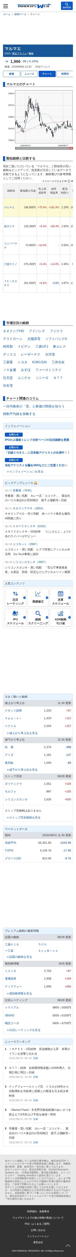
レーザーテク (30, 354)
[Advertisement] (38, 29)
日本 (35, 1058)
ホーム (7, 14)
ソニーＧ (41, 378)
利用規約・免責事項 (38, 1211)
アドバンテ (37, 331)
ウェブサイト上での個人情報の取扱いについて (38, 1217)
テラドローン (12, 338)
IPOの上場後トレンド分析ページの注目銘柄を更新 (37, 439)
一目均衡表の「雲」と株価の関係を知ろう (34, 406)
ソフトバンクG (56, 338)
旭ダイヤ (9, 226)
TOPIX (9, 850)
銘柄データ (20, 14)
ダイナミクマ (13, 783)
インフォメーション (38, 1236)
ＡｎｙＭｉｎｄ (48, 950)
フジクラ (56, 331)
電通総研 (10, 978)
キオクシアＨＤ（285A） (29, 508)
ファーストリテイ (48, 370)
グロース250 (13, 858)
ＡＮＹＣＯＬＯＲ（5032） (30, 526)
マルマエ (9, 207)
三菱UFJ (41, 346)
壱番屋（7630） (23, 490)
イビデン (24, 346)
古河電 (50, 354)
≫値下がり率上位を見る (22, 769)
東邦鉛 (9, 762)
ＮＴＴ (58, 378)
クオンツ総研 (13, 710)
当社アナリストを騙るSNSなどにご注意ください (36, 465)
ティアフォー (13, 986)
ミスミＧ (10, 970)
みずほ (26, 370)
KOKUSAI (39, 362)
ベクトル (10, 726)
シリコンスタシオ (16, 799)
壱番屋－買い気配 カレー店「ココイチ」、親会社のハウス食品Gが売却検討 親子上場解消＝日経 (40, 1133)
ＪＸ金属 (9, 370)
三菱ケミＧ (12, 944)
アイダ (9, 754)
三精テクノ (10, 264)
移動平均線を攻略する (19, 414)
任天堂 (8, 378)
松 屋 (9, 747)
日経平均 (10, 842)
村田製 (8, 346)
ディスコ (9, 354)
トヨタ (22, 362)
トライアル (12, 1007)
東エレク (59, 346)
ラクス (42, 944)
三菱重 (8, 362)
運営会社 (38, 1242)
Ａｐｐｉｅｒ (13, 718)
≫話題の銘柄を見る (19, 956)
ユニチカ (24, 378)
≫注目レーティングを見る (23, 1030)
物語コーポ (12, 1023)
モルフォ (10, 791)
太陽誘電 (33, 338)
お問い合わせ (38, 1230)
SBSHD (9, 1015)
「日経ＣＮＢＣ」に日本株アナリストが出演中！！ (37, 452)
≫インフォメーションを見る (24, 471)
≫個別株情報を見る (19, 993)
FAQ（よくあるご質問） (38, 1223)
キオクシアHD (13, 331)
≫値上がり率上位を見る (22, 733)
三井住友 (58, 362)
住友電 (8, 385)
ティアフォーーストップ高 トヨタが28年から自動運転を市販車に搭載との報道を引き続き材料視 (39, 1091)
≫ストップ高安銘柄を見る (23, 817)
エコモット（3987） (26, 544)
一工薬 (9, 950)
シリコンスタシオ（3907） (30, 562)
